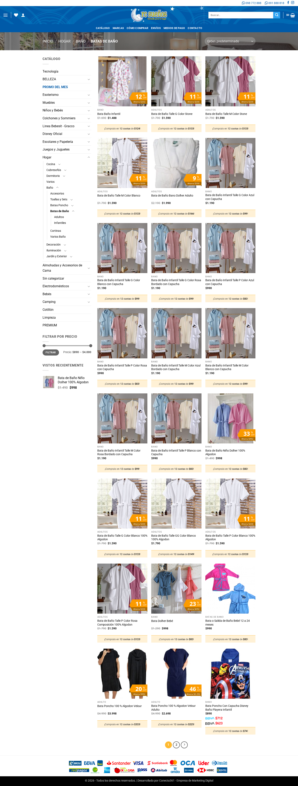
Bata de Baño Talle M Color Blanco (118, 195)
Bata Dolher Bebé (162, 621)
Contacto (195, 28)
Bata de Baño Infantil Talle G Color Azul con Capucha (229, 197)
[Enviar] (276, 15)
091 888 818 (276, 3)
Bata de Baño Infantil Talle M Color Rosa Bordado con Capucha (118, 452)
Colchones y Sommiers (59, 118)
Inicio (48, 41)
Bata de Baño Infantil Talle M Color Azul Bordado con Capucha (175, 367)
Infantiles (60, 223)
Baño (81, 41)
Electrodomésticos (56, 286)
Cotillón (48, 310)
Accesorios (57, 193)
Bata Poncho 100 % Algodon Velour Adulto (173, 707)
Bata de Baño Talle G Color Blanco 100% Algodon (122, 537)
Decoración (53, 244)
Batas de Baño (59, 211)
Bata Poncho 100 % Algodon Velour (119, 706)
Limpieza (49, 317)
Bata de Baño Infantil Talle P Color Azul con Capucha (229, 282)
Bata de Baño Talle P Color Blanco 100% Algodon (230, 537)
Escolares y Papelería (58, 142)
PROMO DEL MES (55, 87)
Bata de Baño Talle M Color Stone (226, 114)
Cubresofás (53, 170)
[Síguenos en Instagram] (292, 3)
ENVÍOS (156, 28)
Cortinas (55, 231)
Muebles (49, 103)
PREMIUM (50, 325)
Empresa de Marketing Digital (195, 780)
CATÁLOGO (103, 28)
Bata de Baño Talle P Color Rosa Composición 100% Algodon (117, 622)
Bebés (47, 294)
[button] (5, 15)
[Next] (184, 744)
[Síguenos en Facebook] (288, 3)
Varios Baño (58, 236)
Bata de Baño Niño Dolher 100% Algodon (225, 452)
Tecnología (50, 71)
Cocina (50, 164)
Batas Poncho (59, 205)
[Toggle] (88, 79)
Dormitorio (53, 176)
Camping (49, 302)
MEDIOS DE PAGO (174, 28)
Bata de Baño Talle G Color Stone (171, 114)
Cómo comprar (137, 28)
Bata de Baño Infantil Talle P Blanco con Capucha (176, 452)
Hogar (64, 41)
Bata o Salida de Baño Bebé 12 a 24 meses (227, 622)
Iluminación (53, 250)
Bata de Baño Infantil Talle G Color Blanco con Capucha (118, 282)
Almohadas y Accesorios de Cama (62, 267)
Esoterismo (51, 95)
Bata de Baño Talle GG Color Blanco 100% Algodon (173, 537)
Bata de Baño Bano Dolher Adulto (172, 195)
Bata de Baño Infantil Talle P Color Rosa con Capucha (122, 367)
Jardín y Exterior (56, 256)
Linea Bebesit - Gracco (58, 126)
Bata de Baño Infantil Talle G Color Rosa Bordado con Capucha (176, 282)
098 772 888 (253, 3)
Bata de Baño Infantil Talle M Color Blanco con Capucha (227, 367)
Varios (50, 182)
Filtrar (51, 352)
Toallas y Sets (58, 199)
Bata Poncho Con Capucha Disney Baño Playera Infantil (226, 707)
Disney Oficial (52, 134)
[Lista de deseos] (16, 15)
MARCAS (118, 28)
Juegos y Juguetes (56, 149)
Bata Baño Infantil (108, 114)
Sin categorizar (53, 278)
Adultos (59, 217)
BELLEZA (49, 79)
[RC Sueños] (149, 15)
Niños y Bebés (53, 110)
